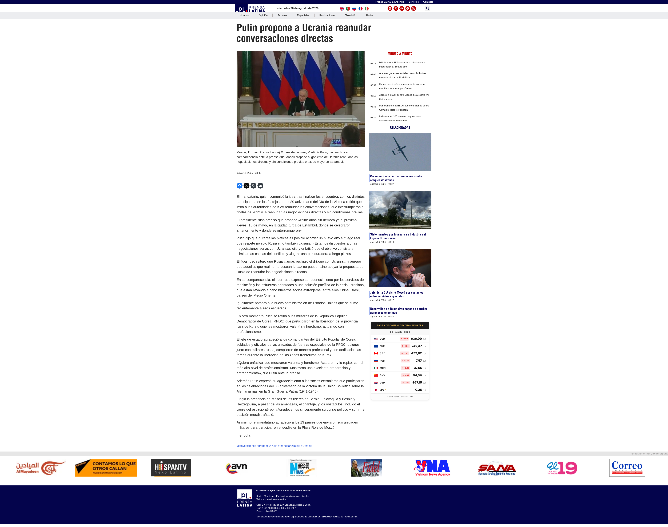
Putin (274, 445)
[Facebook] (390, 8)
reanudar (285, 445)
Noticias (244, 15)
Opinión (263, 15)
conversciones (247, 445)
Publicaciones (327, 15)
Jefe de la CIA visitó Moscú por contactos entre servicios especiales (396, 294)
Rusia (296, 445)
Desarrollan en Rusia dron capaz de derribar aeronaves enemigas (398, 311)
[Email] (260, 186)
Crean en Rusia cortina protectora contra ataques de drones (396, 178)
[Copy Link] (253, 186)
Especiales (303, 15)
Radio (369, 15)
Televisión (350, 15)
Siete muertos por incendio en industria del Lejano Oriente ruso (398, 236)
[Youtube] (401, 8)
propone (263, 445)
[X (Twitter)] (246, 186)
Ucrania (307, 445)
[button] (427, 8)
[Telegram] (407, 8)
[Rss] (413, 8)
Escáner (282, 15)
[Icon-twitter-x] (395, 8)
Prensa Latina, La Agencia (389, 1)
